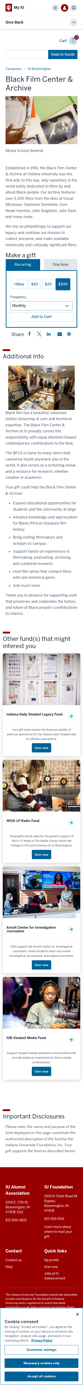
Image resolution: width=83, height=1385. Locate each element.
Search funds (63, 54)
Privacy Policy (41, 1341)
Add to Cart (41, 316)
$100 (63, 284)
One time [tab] (60, 264)
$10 (34, 284)
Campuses (13, 69)
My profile (51, 1260)
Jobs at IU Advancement (54, 1275)
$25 (48, 284)
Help (9, 1267)
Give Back (14, 22)
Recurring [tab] (23, 264)
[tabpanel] (41, 298)
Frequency (18, 297)
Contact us (14, 1260)
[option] (41, 120)
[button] (29, 335)
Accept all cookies (41, 1376)
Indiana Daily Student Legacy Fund (34, 714)
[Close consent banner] (77, 1314)
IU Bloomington (39, 69)
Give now (51, 1267)
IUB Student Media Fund (26, 1038)
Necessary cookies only (41, 1363)
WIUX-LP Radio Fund (22, 821)
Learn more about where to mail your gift (58, 1232)
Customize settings (41, 1350)
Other (19, 284)
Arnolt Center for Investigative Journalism (31, 929)
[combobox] (27, 54)
